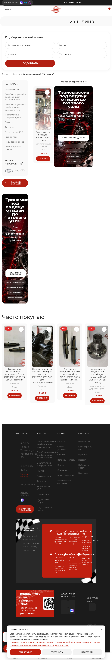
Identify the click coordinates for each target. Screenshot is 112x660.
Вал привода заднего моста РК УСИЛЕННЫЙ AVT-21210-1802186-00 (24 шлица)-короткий (14, 374)
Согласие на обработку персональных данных (77, 642)
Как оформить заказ (85, 448)
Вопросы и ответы (66, 460)
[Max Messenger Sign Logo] (22, 500)
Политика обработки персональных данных (31, 642)
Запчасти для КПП (14, 132)
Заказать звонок (25, 475)
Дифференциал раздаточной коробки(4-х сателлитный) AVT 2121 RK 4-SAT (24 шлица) (97, 376)
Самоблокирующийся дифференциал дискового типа (15, 107)
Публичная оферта (83, 466)
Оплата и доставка (61, 448)
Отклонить (57, 652)
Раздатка (9, 127)
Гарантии (82, 454)
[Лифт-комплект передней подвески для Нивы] (43, 109)
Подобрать (30, 63)
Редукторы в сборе (14, 142)
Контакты (62, 470)
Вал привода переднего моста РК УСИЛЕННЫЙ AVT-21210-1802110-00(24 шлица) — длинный (70, 374)
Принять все (25, 652)
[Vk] (71, 603)
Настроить (87, 652)
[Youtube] (64, 603)
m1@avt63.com (28, 484)
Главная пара (11, 137)
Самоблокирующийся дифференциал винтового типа (15, 97)
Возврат (82, 460)
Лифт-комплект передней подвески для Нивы (43, 136)
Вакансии (83, 473)
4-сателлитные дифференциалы (13, 116)
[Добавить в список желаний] (47, 92)
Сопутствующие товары (13, 148)
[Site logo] (56, 9)
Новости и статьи (65, 475)
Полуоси (9, 122)
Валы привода (12, 89)
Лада (43, 150)
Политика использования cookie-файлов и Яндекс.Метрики (39, 645)
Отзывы (61, 454)
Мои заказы (84, 441)
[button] (43, 158)
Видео (60, 465)
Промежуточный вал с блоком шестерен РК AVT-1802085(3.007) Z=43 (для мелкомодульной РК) (42, 376)
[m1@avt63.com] (17, 484)
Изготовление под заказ (64, 482)
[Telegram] (27, 500)
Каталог (16, 74)
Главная (6, 74)
